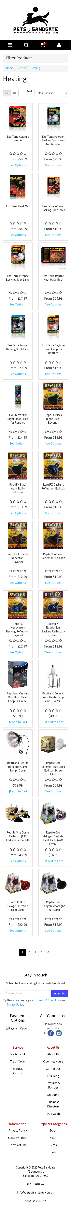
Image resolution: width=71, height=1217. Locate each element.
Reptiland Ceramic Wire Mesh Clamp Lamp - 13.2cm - (18, 698)
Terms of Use (18, 1145)
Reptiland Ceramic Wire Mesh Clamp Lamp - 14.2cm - (53, 698)
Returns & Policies (53, 1085)
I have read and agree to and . (36, 1003)
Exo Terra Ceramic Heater (18, 139)
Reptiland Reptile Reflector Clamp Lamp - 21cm (17, 767)
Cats (53, 1138)
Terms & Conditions (49, 1001)
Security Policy (17, 1138)
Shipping (53, 1095)
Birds (53, 1145)
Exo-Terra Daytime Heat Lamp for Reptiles (53, 350)
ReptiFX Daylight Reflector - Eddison (53, 487)
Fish (53, 1152)
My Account (17, 1054)
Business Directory (53, 1104)
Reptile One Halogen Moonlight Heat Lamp (53, 906)
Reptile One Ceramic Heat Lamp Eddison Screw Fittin (53, 769)
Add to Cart (19, 722)
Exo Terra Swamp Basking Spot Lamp (18, 348)
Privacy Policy (15, 1005)
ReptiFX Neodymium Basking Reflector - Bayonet (18, 630)
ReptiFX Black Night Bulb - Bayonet (53, 419)
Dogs (53, 1131)
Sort (29, 92)
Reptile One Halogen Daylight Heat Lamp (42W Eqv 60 (53, 839)
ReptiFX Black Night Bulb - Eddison (17, 489)
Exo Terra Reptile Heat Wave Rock (53, 278)
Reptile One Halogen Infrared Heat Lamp (17, 906)
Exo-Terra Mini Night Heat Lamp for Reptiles (17, 419)
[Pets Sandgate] (35, 20)
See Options (18, 165)
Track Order (18, 1062)
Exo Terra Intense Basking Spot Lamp (18, 278)
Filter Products (19, 58)
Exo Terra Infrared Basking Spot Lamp (53, 209)
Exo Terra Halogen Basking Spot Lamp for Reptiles (53, 141)
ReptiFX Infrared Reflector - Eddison (53, 556)
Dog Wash (53, 1114)
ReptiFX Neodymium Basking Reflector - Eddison (53, 630)
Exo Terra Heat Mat (18, 207)
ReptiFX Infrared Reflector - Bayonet (17, 558)
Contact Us (53, 1069)
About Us (53, 1054)
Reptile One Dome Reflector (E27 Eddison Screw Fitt (17, 837)
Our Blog (53, 1076)
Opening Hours (53, 1062)
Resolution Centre (17, 1071)
